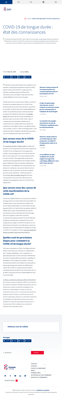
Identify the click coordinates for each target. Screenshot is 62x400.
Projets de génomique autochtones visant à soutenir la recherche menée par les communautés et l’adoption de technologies (49, 107)
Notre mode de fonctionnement (41, 375)
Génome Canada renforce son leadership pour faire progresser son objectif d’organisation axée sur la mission (48, 141)
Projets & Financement (38, 368)
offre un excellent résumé (18, 175)
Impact (33, 370)
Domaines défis (36, 373)
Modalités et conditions (42, 390)
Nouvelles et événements (39, 377)
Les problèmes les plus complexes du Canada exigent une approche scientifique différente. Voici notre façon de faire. (49, 159)
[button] (7, 77)
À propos (34, 364)
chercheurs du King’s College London (15, 146)
